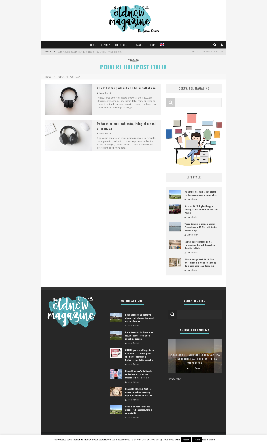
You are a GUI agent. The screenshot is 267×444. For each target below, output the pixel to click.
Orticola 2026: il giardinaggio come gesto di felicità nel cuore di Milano (201, 209)
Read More (208, 439)
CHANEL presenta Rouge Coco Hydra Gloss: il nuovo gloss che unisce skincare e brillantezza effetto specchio (139, 354)
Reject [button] (197, 439)
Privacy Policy (174, 378)
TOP (152, 45)
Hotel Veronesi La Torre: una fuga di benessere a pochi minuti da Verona (139, 335)
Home (92, 45)
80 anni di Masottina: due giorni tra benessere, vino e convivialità (200, 193)
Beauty (105, 45)
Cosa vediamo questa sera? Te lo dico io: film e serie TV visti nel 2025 (90, 52)
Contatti (196, 51)
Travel (138, 45)
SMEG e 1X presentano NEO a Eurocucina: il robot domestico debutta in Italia (199, 245)
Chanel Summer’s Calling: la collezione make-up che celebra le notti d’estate (138, 374)
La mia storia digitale (213, 51)
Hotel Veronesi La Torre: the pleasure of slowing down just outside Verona (139, 318)
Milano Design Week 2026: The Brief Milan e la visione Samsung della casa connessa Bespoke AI (200, 262)
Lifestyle (121, 45)
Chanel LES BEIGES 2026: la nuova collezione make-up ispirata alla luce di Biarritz (138, 392)
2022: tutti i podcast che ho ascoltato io (126, 88)
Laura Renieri (105, 93)
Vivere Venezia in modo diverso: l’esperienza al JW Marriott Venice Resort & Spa (200, 227)
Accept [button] (186, 439)
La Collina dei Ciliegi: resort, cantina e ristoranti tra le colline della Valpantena (195, 359)
